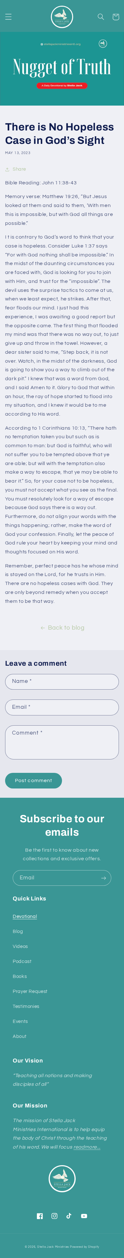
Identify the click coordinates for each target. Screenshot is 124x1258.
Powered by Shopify (84, 1247)
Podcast (22, 961)
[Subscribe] (103, 878)
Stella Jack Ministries (53, 1247)
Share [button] (19, 169)
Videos (20, 946)
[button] (8, 17)
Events (20, 1021)
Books (20, 976)
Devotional (25, 916)
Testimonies (26, 1006)
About (19, 1036)
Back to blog (66, 628)
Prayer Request (30, 991)
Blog (18, 931)
